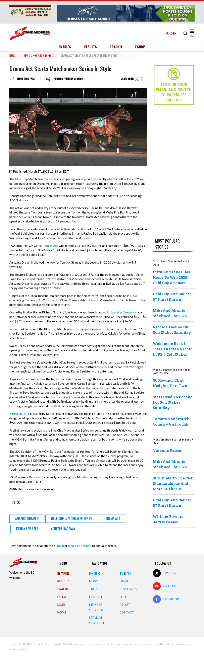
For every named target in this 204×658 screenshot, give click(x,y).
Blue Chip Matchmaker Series (71, 518)
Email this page (26, 79)
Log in (60, 545)
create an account (79, 545)
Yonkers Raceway (63, 528)
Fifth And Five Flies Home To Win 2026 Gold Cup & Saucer (171, 277)
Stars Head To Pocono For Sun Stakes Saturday (172, 402)
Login (173, 33)
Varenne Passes (167, 450)
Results (90, 46)
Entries (65, 46)
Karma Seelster (19, 413)
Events (125, 573)
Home (61, 612)
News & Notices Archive (38, 55)
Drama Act (51, 245)
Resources (128, 589)
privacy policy (17, 649)
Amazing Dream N (122, 312)
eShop (140, 46)
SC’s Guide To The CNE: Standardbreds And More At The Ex (173, 483)
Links (124, 581)
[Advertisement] (174, 171)
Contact (127, 612)
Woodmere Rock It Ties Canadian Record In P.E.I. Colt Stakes (173, 349)
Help (123, 597)
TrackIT (116, 46)
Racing (94, 573)
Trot (93, 589)
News (12, 55)
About (125, 604)
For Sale (96, 597)
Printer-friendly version (68, 79)
